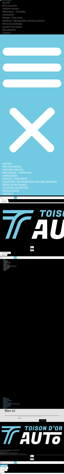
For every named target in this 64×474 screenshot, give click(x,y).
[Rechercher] (15, 197)
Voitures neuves (10, 8)
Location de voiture (12, 27)
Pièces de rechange (12, 24)
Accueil (6, 2)
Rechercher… (19, 418)
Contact (6, 33)
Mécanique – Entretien (14, 12)
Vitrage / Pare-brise (12, 18)
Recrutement (9, 30)
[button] (32, 98)
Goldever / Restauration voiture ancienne (23, 21)
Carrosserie (8, 15)
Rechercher (1, 197)
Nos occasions (9, 5)
